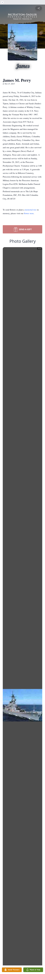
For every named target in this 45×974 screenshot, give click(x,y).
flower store (29, 213)
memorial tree (30, 209)
